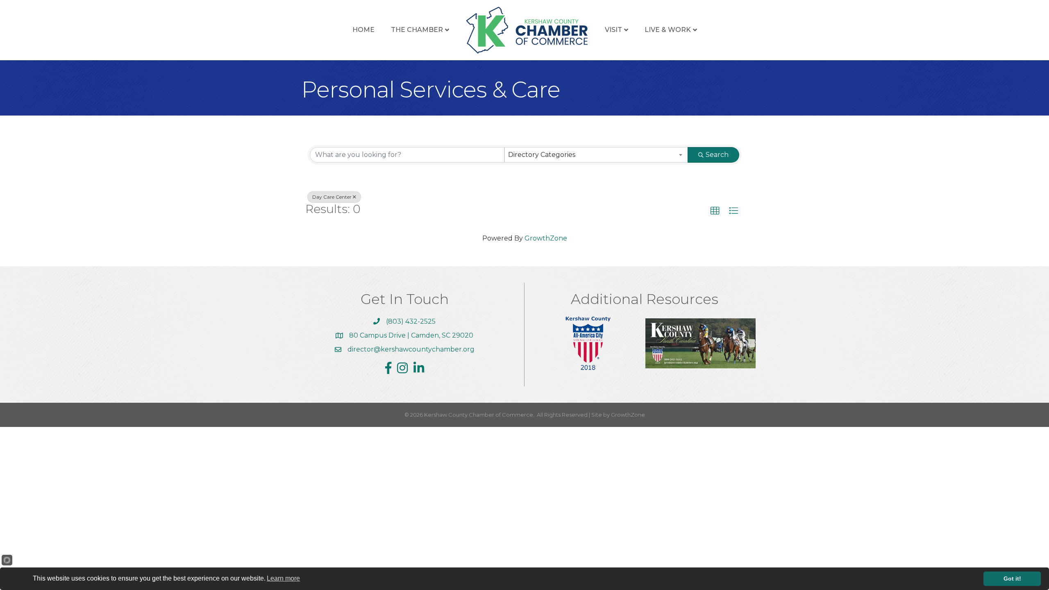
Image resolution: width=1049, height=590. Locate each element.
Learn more (283, 578)
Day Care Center (332, 197)
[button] (715, 211)
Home (363, 30)
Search (717, 155)
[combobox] (596, 155)
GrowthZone (545, 238)
